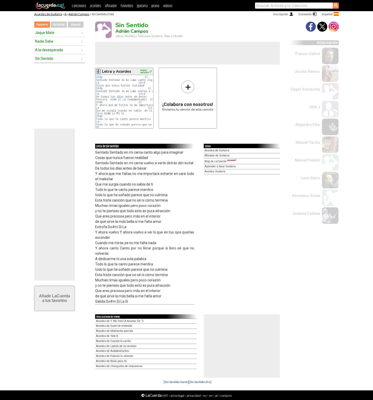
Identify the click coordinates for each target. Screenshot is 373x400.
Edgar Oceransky (305, 89)
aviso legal (177, 395)
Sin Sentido (44, 59)
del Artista (59, 24)
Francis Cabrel (307, 54)
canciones (79, 6)
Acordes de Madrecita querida (114, 331)
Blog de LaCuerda (220, 161)
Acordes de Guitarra (48, 14)
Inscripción (280, 14)
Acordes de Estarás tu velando (114, 356)
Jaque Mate (44, 33)
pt (216, 395)
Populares (42, 24)
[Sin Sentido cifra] (200, 382)
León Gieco (310, 178)
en (211, 395)
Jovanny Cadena (306, 213)
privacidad (194, 395)
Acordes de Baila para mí (111, 361)
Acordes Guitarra (215, 171)
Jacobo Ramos (307, 71)
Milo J (315, 107)
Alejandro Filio (307, 125)
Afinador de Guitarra (217, 155)
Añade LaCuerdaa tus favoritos (54, 298)
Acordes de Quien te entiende (114, 326)
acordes (95, 6)
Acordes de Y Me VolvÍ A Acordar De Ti (120, 321)
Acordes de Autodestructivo (112, 351)
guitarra (142, 6)
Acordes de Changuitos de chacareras (119, 366)
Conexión (305, 14)
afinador (111, 6)
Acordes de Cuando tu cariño (113, 341)
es (205, 395)
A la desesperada (49, 50)
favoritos (127, 6)
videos (167, 6)
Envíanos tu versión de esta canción (187, 96)
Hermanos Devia (306, 196)
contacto (226, 395)
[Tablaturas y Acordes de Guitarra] (50, 8)
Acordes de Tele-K (107, 336)
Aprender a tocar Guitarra (220, 166)
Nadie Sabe (44, 41)
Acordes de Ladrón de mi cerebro (116, 346)
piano (155, 6)
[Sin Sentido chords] (176, 382)
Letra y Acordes (116, 71)
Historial (75, 24)
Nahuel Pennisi (307, 160)
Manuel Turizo (308, 142)
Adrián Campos (79, 14)
